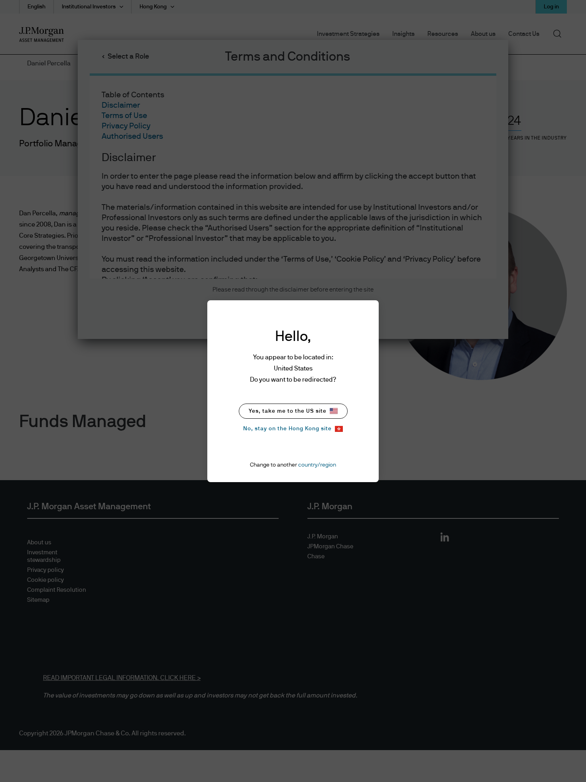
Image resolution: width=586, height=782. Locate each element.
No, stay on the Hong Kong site (287, 428)
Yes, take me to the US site (287, 411)
